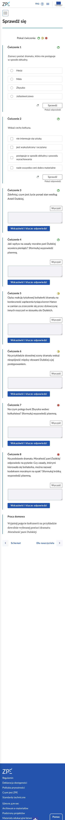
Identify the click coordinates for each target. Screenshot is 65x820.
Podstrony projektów (13, 813)
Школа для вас (10, 803)
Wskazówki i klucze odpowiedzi (29, 228)
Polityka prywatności (13, 788)
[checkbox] (35, 139)
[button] (42, 4)
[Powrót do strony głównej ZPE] (6, 3)
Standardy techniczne (13, 797)
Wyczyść (56, 208)
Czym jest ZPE (10, 792)
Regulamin (7, 778)
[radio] (35, 71)
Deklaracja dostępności (14, 783)
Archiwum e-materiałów (15, 808)
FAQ (37, 4)
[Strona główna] (16, 771)
